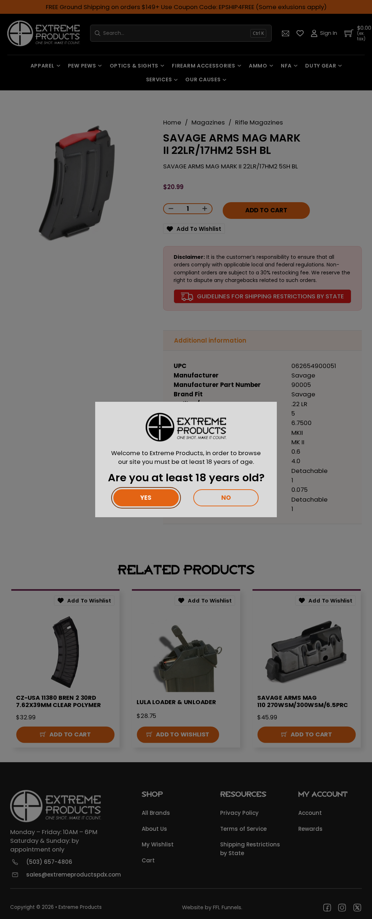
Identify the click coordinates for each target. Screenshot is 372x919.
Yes (145, 497)
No (226, 497)
